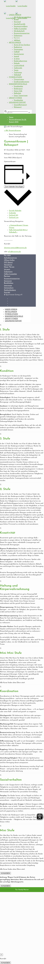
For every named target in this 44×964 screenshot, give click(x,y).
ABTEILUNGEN (15, 42)
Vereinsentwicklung (21, 26)
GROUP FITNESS (15, 98)
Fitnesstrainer (19, 79)
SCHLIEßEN (5, 873)
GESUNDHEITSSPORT (17, 102)
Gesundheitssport (20, 105)
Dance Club (18, 91)
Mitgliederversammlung (22, 17)
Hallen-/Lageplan (20, 28)
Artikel (16, 19)
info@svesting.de (14, 251)
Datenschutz (8, 288)
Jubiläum (17, 40)
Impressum (8, 285)
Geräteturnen (19, 54)
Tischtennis (18, 72)
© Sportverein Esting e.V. (13, 295)
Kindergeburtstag (20, 61)
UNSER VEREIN (15, 15)
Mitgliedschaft (19, 31)
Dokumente (18, 35)
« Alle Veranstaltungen (12, 130)
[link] (29, 112)
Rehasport (18, 107)
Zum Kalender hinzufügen (14, 187)
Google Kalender (15, 210)
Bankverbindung (10, 290)
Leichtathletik (19, 65)
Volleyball (17, 75)
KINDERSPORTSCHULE (18, 84)
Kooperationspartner (22, 33)
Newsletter (8, 265)
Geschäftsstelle (19, 24)
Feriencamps (18, 49)
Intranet (7, 269)
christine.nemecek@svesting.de (15, 248)
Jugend (16, 56)
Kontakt (7, 292)
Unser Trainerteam (21, 95)
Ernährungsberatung (21, 82)
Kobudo (17, 63)
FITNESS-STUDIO (15, 77)
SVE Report (8, 262)
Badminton (18, 47)
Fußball (16, 52)
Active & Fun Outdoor (22, 45)
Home (11, 117)
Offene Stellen (9, 260)
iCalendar (12, 213)
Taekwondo (18, 68)
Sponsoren (8, 281)
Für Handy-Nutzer (22, 889)
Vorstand (17, 22)
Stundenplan (18, 86)
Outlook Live (13, 217)
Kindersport (18, 88)
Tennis (16, 70)
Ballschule (17, 93)
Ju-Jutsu (17, 58)
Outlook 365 (13, 215)
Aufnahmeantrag (10, 258)
